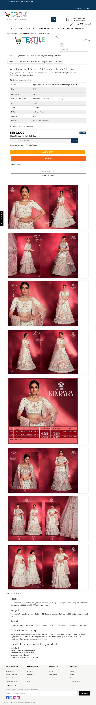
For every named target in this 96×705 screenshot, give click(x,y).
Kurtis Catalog (15, 648)
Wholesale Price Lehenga (20, 655)
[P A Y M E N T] (0, 224)
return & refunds (11, 674)
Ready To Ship (44, 33)
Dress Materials (75, 681)
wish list (51, 678)
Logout (51, 671)
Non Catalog (24, 33)
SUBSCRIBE (84, 693)
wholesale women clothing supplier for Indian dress (46, 634)
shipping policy (11, 671)
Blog (28, 681)
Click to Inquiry (48, 175)
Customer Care (13, 1)
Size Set (34, 33)
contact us (30, 674)
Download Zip (48, 171)
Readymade (79, 29)
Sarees (13, 29)
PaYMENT (1, 218)
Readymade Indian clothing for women (24, 657)
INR (88, 8)
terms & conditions (12, 681)
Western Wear (11, 33)
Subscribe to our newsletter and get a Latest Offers (22, 690)
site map (30, 678)
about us (30, 671)
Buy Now (48, 158)
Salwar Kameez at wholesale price (23, 650)
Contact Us (80, 8)
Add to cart (47, 152)
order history (53, 674)
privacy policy (10, 678)
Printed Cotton (67, 29)
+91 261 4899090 (27, 1)
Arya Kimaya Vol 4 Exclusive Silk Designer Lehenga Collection (33, 637)
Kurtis (20, 29)
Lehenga (55, 29)
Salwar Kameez (31, 29)
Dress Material (44, 29)
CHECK (74, 140)
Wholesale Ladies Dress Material (22, 653)
